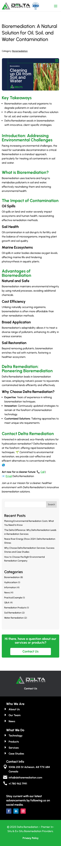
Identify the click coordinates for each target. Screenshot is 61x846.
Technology (15, 735)
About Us (14, 709)
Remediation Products (15, 607)
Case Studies (16, 753)
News (7, 592)
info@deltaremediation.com (25, 777)
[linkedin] (16, 811)
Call (43, 471)
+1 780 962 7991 (18, 783)
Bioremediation (20, 51)
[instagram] (23, 811)
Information (10, 587)
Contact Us (30, 651)
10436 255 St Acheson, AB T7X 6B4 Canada (29, 769)
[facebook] (8, 811)
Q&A (6, 602)
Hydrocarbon (10, 582)
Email (9, 476)
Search (51, 504)
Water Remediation (14, 617)
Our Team (14, 715)
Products (14, 741)
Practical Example (13, 597)
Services (14, 747)
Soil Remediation (12, 612)
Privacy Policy (31, 838)
